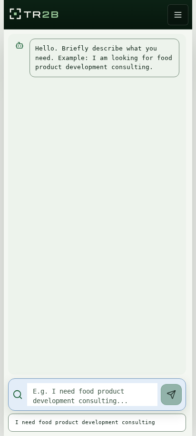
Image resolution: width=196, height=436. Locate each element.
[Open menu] (177, 14)
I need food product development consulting (85, 422)
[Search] (171, 394)
